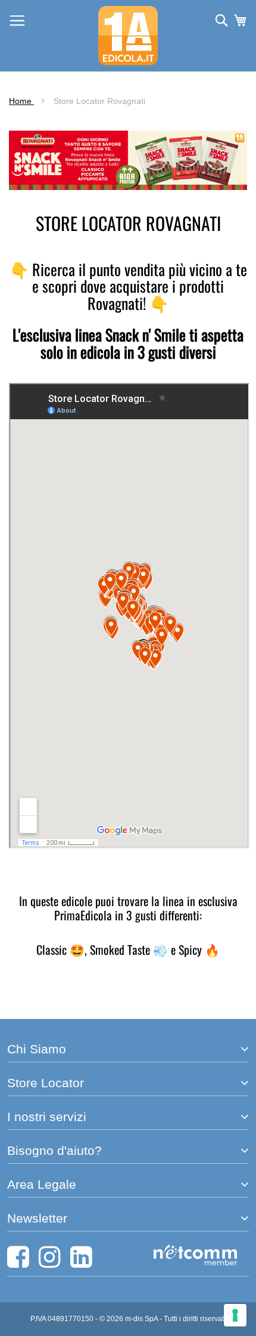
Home (21, 101)
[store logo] (128, 35)
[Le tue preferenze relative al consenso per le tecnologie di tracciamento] (235, 1315)
